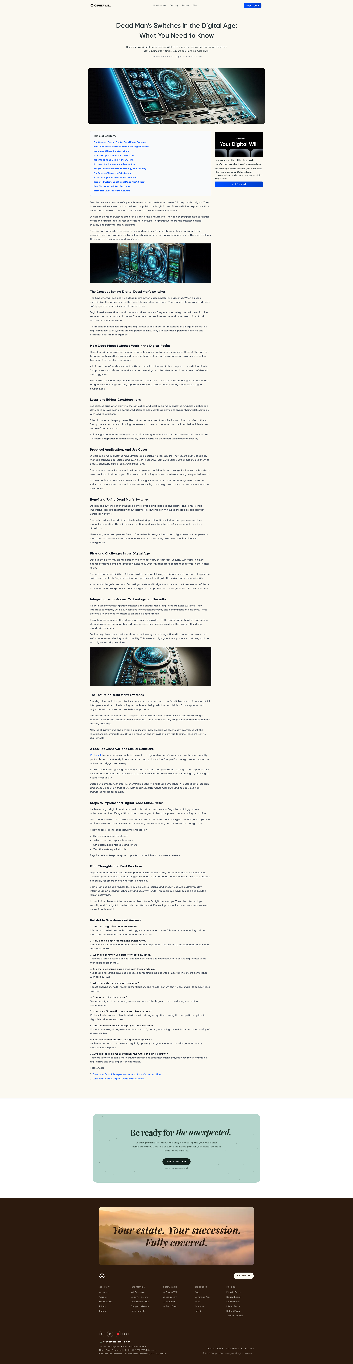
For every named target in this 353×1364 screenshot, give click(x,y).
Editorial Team (233, 1292)
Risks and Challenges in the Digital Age (114, 164)
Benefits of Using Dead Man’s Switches (113, 160)
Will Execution (138, 1292)
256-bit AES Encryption (109, 1347)
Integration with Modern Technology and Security (119, 169)
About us (104, 1292)
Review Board (233, 1297)
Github (198, 1311)
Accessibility (247, 1348)
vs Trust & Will (170, 1292)
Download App (202, 1297)
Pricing (102, 1306)
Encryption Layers (140, 1306)
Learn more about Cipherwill (176, 1168)
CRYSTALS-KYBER (158, 1354)
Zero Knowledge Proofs (133, 1347)
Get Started (243, 1276)
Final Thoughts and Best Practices (111, 186)
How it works (105, 1302)
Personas (199, 1306)
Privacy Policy (233, 1306)
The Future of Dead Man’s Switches (112, 173)
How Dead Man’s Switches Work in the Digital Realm (121, 147)
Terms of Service (234, 1316)
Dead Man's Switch (140, 1302)
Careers (103, 1297)
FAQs (197, 1302)
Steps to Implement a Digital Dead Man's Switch (119, 182)
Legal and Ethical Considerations (111, 151)
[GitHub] (102, 1334)
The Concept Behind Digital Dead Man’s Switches (119, 142)
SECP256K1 (142, 1350)
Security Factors (139, 1297)
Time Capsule (138, 1311)
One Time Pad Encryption (110, 1354)
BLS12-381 (129, 1350)
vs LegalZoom (170, 1297)
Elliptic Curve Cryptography (111, 1350)
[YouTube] (118, 1334)
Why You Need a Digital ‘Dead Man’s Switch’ (119, 1079)
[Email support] (125, 1334)
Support (103, 1311)
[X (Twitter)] (110, 1334)
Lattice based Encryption (137, 1354)
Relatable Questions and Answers (111, 191)
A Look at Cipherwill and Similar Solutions (115, 178)
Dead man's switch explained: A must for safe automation (127, 1074)
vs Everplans (169, 1302)
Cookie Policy (233, 1302)
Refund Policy (233, 1311)
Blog (197, 1292)
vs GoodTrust (170, 1306)
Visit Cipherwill (239, 184)
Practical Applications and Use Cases (113, 155)
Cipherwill (96, 755)
